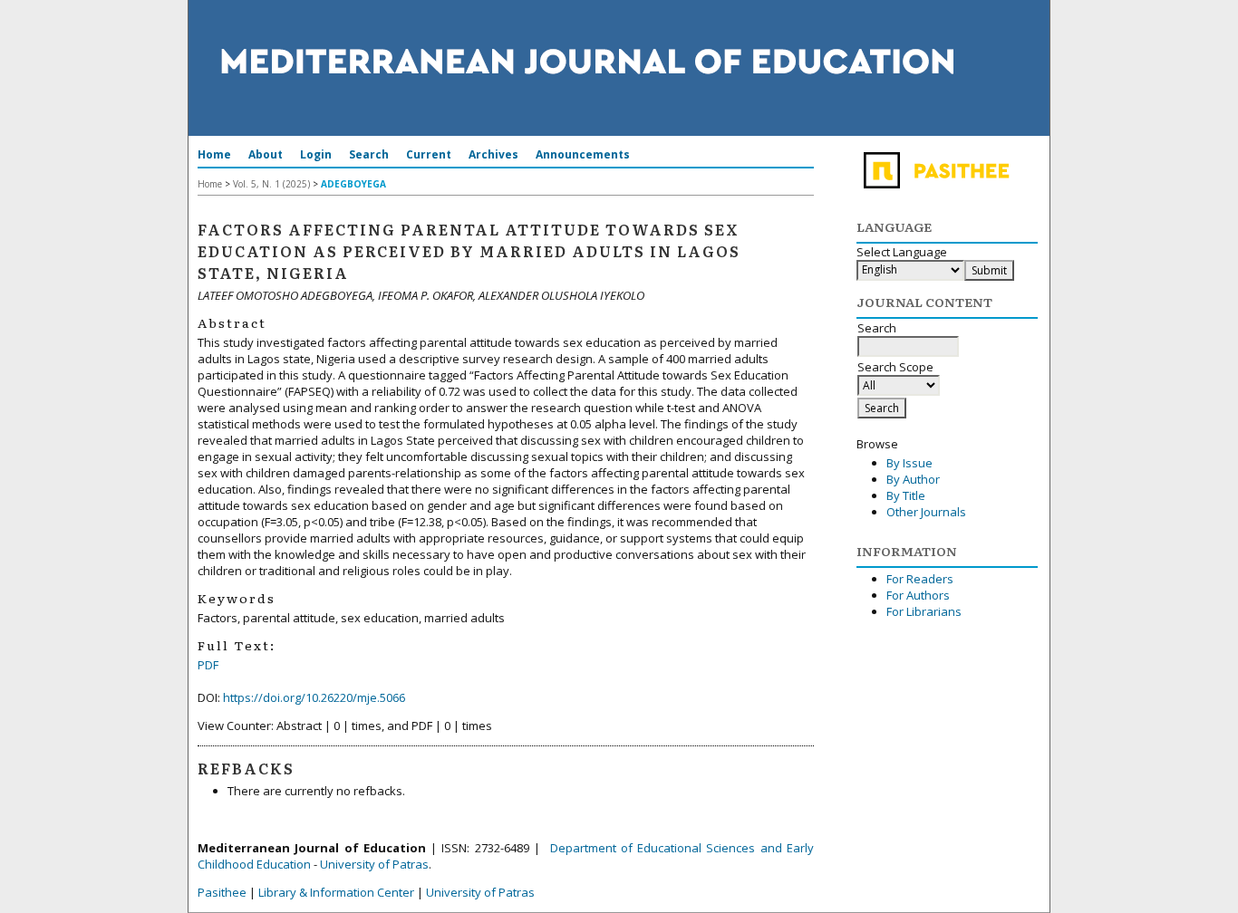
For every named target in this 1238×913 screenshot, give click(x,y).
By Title (905, 495)
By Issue (909, 463)
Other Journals (926, 512)
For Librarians (924, 611)
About (265, 154)
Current (428, 154)
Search (369, 154)
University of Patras (374, 864)
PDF (208, 665)
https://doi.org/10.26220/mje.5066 (314, 697)
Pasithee (222, 892)
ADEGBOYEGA (353, 184)
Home (214, 154)
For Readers (919, 579)
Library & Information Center (336, 892)
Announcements (583, 154)
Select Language (901, 252)
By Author (913, 479)
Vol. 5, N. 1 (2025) (271, 184)
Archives (493, 154)
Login (316, 154)
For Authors (918, 595)
